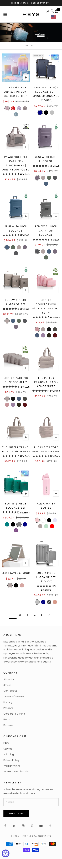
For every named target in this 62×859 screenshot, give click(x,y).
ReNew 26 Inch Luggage (15, 228)
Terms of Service (13, 696)
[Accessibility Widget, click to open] (5, 853)
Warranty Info (11, 766)
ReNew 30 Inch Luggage (46, 159)
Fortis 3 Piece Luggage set (16, 505)
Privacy (7, 702)
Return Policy (11, 760)
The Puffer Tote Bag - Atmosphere (46, 449)
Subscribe (16, 813)
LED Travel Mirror (16, 573)
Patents (8, 708)
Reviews (8, 725)
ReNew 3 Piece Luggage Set (16, 302)
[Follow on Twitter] (14, 826)
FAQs (6, 743)
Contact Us (10, 691)
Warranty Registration (16, 771)
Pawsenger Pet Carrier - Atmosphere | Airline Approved (16, 163)
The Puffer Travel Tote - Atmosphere (16, 449)
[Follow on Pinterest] (32, 826)
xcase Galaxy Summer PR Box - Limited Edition (16, 92)
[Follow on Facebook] (5, 826)
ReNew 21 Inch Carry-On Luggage (46, 231)
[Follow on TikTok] (50, 826)
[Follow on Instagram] (23, 826)
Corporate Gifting (14, 713)
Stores (7, 685)
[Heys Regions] (55, 17)
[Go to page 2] (49, 615)
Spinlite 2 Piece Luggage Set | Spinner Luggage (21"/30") (46, 94)
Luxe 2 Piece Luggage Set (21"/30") (46, 577)
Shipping (8, 754)
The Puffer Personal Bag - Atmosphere (46, 382)
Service (7, 748)
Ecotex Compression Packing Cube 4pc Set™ (46, 306)
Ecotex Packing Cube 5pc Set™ (16, 380)
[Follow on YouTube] (41, 826)
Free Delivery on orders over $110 (31, 3)
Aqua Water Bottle (46, 505)
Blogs (6, 719)
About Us (8, 679)
